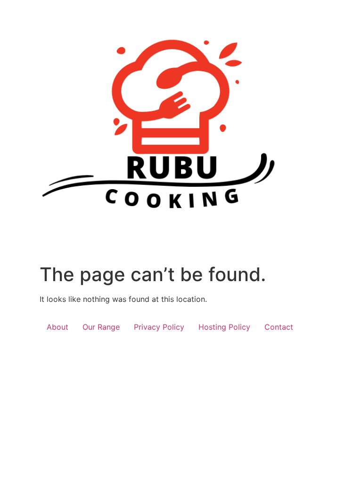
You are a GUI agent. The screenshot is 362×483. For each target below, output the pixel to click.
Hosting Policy (224, 327)
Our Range (101, 327)
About (57, 327)
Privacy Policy (159, 327)
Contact (278, 327)
